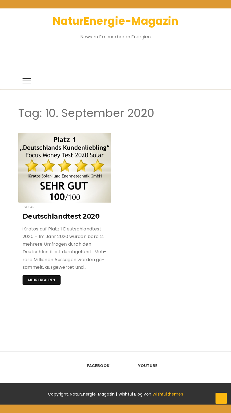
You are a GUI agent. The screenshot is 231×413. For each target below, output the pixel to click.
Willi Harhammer (49, 136)
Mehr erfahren (41, 279)
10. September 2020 (87, 135)
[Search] (110, 53)
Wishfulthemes (167, 394)
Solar (29, 207)
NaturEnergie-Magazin (115, 21)
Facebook (98, 365)
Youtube (147, 365)
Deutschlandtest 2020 (61, 216)
